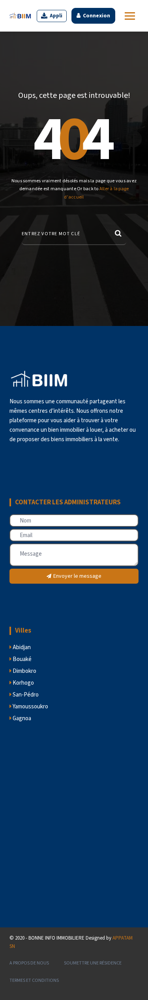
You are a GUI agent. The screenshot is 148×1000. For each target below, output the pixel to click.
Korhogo (22, 683)
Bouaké (21, 659)
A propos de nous (29, 963)
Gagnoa (21, 718)
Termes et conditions (34, 980)
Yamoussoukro (29, 706)
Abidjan (21, 647)
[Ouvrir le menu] (129, 16)
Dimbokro (23, 671)
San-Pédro (25, 695)
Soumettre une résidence (93, 963)
